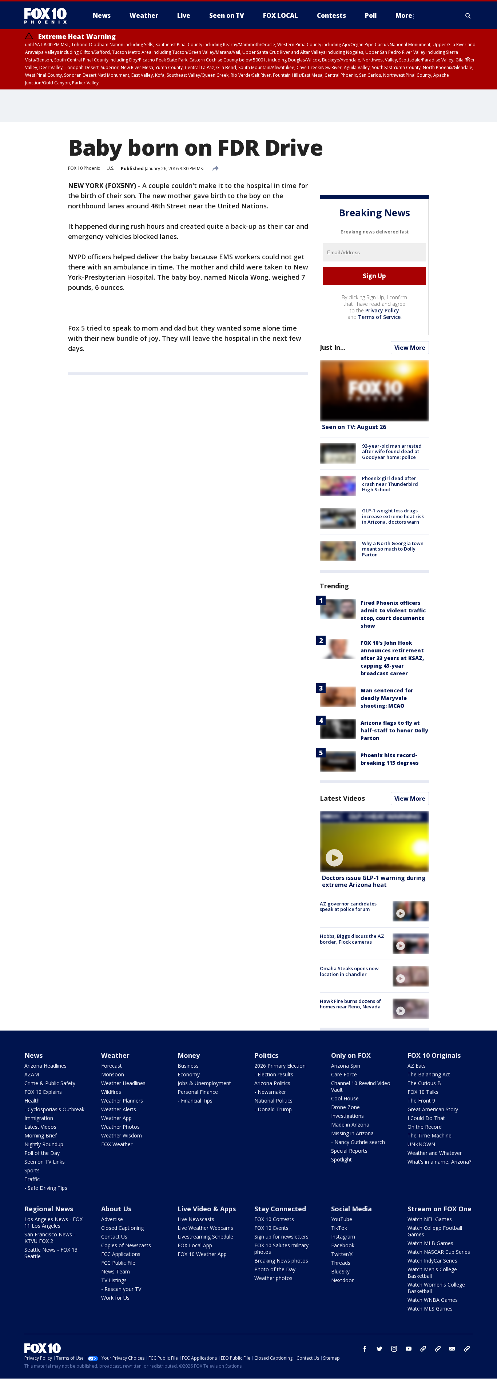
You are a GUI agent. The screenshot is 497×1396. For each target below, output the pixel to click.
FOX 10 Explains (43, 1091)
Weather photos (273, 1278)
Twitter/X (342, 1254)
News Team (115, 1271)
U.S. (110, 168)
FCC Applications (120, 1254)
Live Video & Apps (207, 1208)
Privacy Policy (382, 310)
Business (188, 1065)
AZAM (31, 1074)
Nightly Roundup (43, 1144)
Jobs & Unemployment (204, 1083)
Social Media (351, 1208)
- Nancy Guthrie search (358, 1142)
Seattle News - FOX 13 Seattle (50, 1253)
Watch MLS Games (430, 1308)
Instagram (343, 1236)
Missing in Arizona (352, 1133)
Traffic (32, 1179)
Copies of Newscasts (126, 1245)
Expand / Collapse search (468, 15)
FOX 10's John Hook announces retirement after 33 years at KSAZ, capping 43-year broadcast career (392, 658)
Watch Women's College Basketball (436, 1288)
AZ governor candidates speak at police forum (348, 906)
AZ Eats (416, 1065)
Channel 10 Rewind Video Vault (360, 1086)
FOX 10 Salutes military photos (281, 1248)
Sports (32, 1170)
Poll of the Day (42, 1152)
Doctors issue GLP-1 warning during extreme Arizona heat (374, 881)
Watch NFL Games (429, 1219)
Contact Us (114, 1236)
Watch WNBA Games (432, 1299)
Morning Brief (40, 1135)
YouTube (341, 1219)
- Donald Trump (273, 1109)
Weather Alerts (118, 1109)
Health (32, 1100)
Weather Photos (120, 1126)
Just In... (333, 347)
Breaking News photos (281, 1260)
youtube (408, 1349)
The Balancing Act (428, 1074)
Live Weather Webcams (205, 1227)
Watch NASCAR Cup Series (438, 1251)
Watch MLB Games (430, 1243)
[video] (374, 841)
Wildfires (111, 1091)
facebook (365, 1349)
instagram (394, 1349)
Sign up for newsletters (281, 1236)
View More (409, 348)
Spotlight (341, 1159)
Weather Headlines (123, 1083)
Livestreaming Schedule (205, 1236)
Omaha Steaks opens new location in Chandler (349, 971)
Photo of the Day (274, 1269)
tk (423, 1349)
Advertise (112, 1219)
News (33, 1055)
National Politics (273, 1100)
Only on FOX (351, 1055)
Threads (340, 1262)
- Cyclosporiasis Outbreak (54, 1109)
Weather (115, 1055)
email (452, 1349)
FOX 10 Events (271, 1227)
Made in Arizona (350, 1124)
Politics (266, 1055)
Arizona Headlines (45, 1065)
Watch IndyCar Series (432, 1260)
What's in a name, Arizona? (439, 1161)
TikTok (339, 1227)
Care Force (344, 1074)
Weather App (116, 1118)
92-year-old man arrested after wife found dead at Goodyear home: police (392, 451)
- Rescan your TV (121, 1288)
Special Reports (349, 1150)
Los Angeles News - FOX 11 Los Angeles (53, 1222)
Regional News (48, 1208)
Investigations (347, 1115)
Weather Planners (122, 1100)
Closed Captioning (122, 1227)
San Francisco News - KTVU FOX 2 (49, 1237)
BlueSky (340, 1271)
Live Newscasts (196, 1219)
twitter (379, 1349)
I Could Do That (426, 1118)
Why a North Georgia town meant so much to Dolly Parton (393, 549)
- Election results (273, 1074)
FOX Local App (195, 1245)
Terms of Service (379, 316)
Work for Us (115, 1297)
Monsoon (112, 1074)
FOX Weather (116, 1144)
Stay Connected (280, 1208)
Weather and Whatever (434, 1152)
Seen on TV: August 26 (354, 427)
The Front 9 (421, 1100)
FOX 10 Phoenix (84, 168)
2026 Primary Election (280, 1065)
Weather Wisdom (121, 1135)
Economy (189, 1074)
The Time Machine (429, 1135)
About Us (116, 1208)
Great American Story (432, 1109)
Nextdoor (342, 1280)
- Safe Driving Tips (45, 1187)
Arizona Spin (345, 1065)
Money (189, 1055)
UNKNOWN (421, 1144)
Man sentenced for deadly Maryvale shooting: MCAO (387, 698)
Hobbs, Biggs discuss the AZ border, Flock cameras (352, 939)
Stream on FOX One (439, 1208)
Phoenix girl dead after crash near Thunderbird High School (390, 484)
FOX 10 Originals (434, 1055)
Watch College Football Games (434, 1231)
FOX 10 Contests (274, 1219)
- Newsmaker (270, 1091)
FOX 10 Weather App (202, 1254)
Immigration (38, 1118)
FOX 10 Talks (422, 1091)
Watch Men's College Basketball (432, 1272)
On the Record (424, 1126)
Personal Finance (198, 1091)
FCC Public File (118, 1262)
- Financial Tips (195, 1100)
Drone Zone (345, 1107)
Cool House (345, 1098)
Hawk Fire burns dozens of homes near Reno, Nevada (350, 1004)
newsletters (467, 1349)
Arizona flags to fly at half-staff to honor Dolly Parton (394, 730)
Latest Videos (342, 798)
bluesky (438, 1349)
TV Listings (114, 1280)
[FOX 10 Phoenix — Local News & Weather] (48, 15)
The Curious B (424, 1083)
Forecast (111, 1065)
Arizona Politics (272, 1083)
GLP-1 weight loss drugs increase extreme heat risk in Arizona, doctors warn (393, 516)
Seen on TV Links (44, 1161)
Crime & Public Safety (49, 1083)
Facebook (342, 1245)
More (403, 15)
